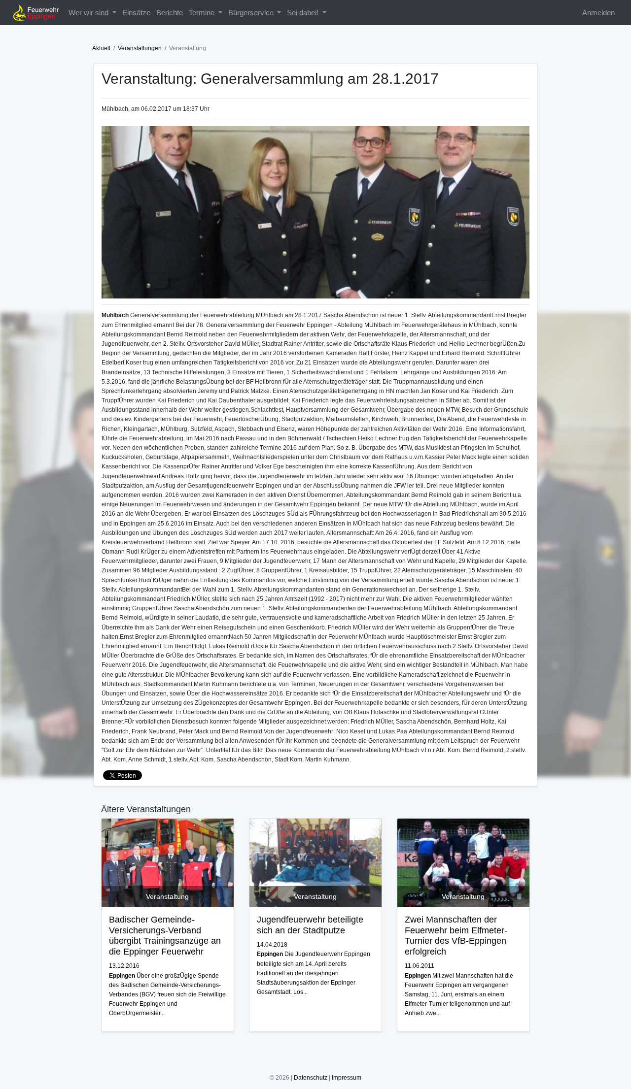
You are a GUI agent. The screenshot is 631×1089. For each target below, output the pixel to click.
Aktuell (101, 48)
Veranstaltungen (140, 48)
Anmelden (598, 12)
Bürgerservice (252, 12)
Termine (202, 12)
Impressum (346, 1077)
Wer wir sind (89, 12)
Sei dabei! (303, 12)
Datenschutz (310, 1077)
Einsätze (136, 12)
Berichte (169, 12)
